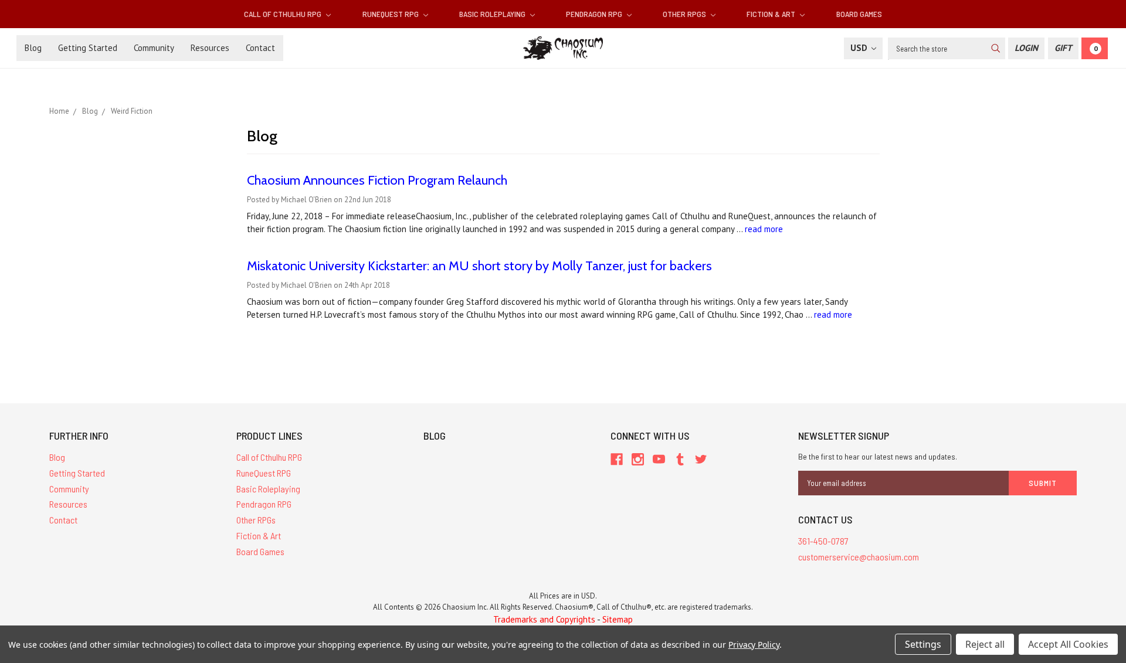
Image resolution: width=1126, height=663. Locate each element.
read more (764, 228)
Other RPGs (685, 14)
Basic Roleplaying (493, 14)
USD (860, 47)
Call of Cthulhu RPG (283, 14)
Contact (260, 47)
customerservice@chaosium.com (858, 556)
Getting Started (87, 47)
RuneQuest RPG (391, 14)
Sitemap (617, 619)
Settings (923, 644)
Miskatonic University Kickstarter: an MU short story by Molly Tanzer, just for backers (479, 266)
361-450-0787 (823, 540)
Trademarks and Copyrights (544, 619)
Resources (210, 47)
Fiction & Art (772, 14)
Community (154, 47)
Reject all (985, 644)
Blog (33, 47)
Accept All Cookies (1068, 644)
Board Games (859, 14)
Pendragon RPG (595, 14)
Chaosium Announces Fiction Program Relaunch (377, 180)
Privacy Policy (753, 644)
